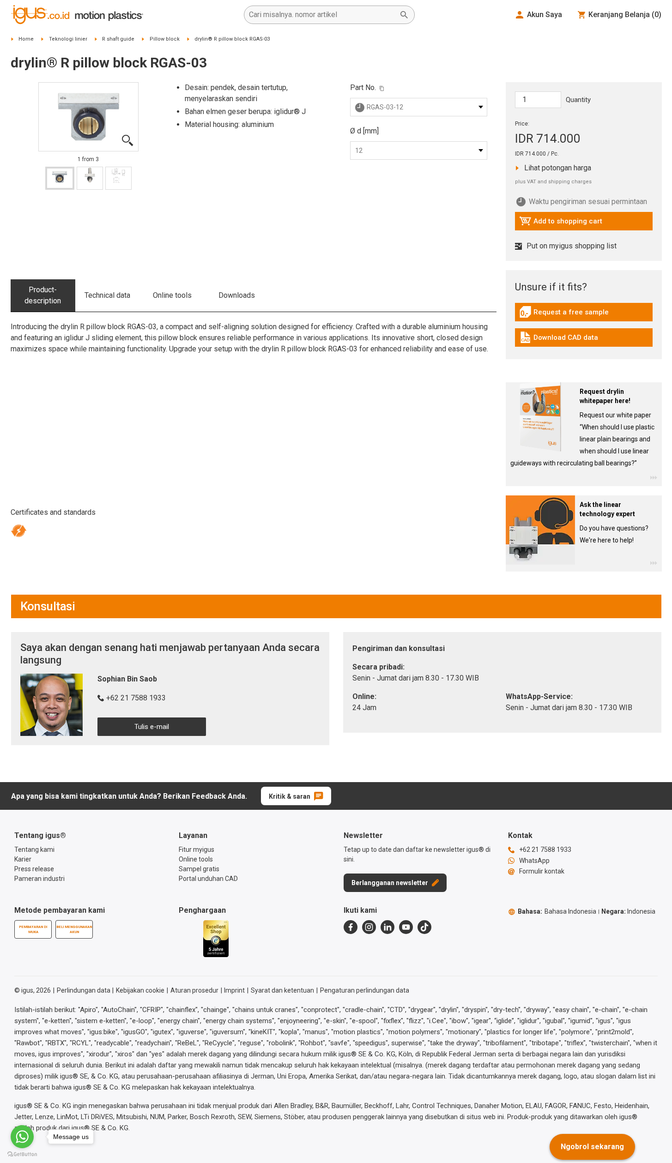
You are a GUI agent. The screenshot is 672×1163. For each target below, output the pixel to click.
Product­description (42, 295)
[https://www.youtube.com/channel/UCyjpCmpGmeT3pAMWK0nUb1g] (406, 927)
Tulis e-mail (151, 727)
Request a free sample (564, 314)
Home (26, 39)
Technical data (107, 295)
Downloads (236, 295)
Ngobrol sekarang (592, 1146)
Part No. (363, 87)
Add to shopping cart (560, 223)
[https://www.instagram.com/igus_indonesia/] (369, 927)
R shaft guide (118, 39)
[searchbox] (322, 14)
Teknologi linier (68, 39)
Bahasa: (557, 911)
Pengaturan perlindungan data (364, 990)
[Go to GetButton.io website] (22, 1154)
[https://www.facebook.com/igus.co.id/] (350, 927)
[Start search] (404, 14)
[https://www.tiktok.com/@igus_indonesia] (424, 927)
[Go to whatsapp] (22, 1136)
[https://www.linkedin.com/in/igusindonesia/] (387, 927)
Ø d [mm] (364, 131)
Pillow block (165, 39)
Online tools (172, 295)
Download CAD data (558, 339)
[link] (584, 315)
